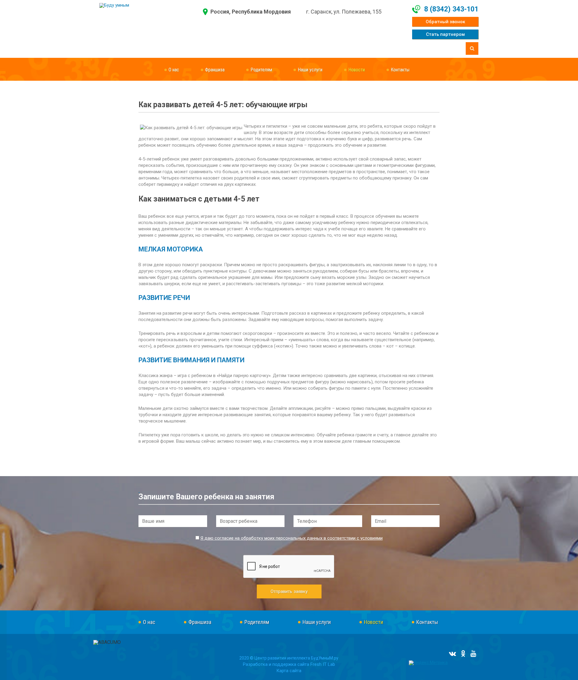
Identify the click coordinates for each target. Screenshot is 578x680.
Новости (356, 70)
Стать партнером (445, 34)
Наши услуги (310, 70)
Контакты (400, 70)
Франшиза (215, 70)
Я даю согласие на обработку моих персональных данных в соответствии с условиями (291, 538)
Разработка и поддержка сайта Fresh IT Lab (289, 664)
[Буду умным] (151, 5)
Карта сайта (288, 670)
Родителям (261, 70)
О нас (174, 70)
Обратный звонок (445, 21)
